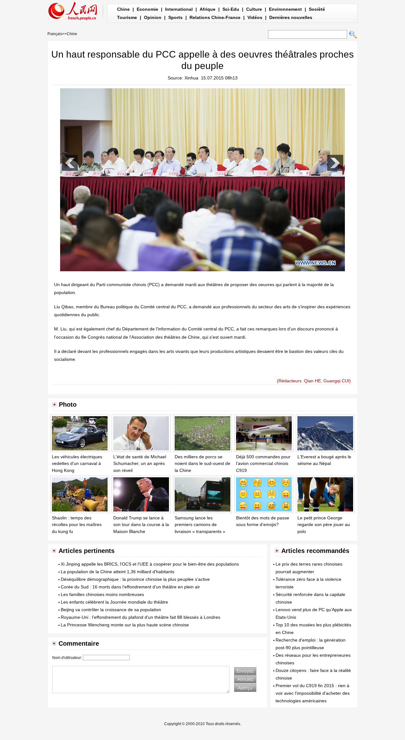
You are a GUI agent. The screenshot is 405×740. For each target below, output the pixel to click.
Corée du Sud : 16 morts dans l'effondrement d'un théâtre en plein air (130, 586)
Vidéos (254, 17)
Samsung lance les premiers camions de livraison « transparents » (200, 524)
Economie (147, 9)
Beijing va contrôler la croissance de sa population (111, 609)
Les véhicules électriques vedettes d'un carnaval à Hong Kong (77, 463)
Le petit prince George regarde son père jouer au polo (323, 524)
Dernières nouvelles (290, 17)
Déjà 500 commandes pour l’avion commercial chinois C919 (263, 463)
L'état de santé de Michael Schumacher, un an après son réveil (139, 463)
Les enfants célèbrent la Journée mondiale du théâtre (114, 602)
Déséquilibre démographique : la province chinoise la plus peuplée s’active (135, 579)
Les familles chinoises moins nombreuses (102, 594)
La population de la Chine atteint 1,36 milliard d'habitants (117, 571)
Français (54, 34)
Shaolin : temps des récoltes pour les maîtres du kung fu (77, 524)
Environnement (285, 9)
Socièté (317, 9)
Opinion (152, 17)
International (179, 9)
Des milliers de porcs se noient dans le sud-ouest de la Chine (202, 463)
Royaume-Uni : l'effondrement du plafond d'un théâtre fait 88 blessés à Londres (140, 617)
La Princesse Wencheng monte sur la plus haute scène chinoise (125, 624)
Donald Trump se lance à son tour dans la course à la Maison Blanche (141, 524)
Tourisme (127, 17)
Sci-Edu (230, 9)
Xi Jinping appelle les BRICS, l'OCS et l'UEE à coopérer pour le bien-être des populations (150, 564)
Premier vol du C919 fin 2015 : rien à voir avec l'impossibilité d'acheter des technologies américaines (313, 693)
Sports (175, 17)
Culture (254, 9)
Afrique (207, 9)
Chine (123, 9)
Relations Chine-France (215, 17)
